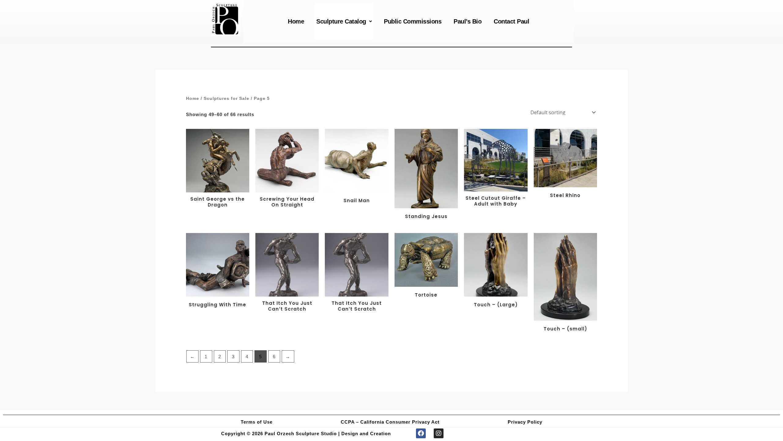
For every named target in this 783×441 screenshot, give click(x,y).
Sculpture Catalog (341, 21)
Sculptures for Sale (226, 98)
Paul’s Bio (467, 21)
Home (296, 21)
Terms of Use (257, 422)
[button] (344, 21)
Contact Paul (511, 21)
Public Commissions (412, 21)
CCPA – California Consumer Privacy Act (390, 422)
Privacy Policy (525, 422)
